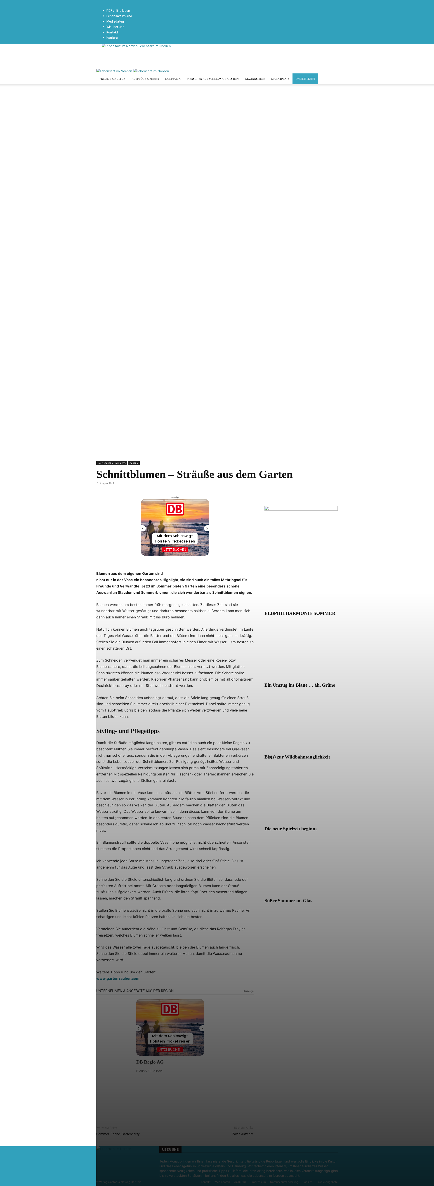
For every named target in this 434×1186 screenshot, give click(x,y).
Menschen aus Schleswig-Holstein (213, 78)
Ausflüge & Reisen (145, 78)
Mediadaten (115, 21)
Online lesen (305, 78)
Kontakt (112, 32)
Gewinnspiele (255, 78)
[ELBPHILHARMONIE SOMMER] (301, 581)
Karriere (112, 38)
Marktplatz (280, 78)
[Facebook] (152, 7)
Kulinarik (173, 78)
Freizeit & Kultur (112, 78)
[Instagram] (155, 7)
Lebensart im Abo (119, 16)
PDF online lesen (118, 10)
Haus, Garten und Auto (112, 463)
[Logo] (114, 71)
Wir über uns (115, 27)
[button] (152, 2)
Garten (134, 463)
